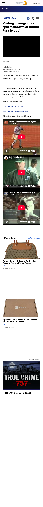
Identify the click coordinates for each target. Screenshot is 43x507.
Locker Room (9, 18)
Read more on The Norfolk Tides (15, 106)
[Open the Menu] (3, 3)
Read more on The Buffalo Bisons (15, 111)
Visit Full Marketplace (33, 238)
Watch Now (37, 3)
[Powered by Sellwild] (37, 359)
